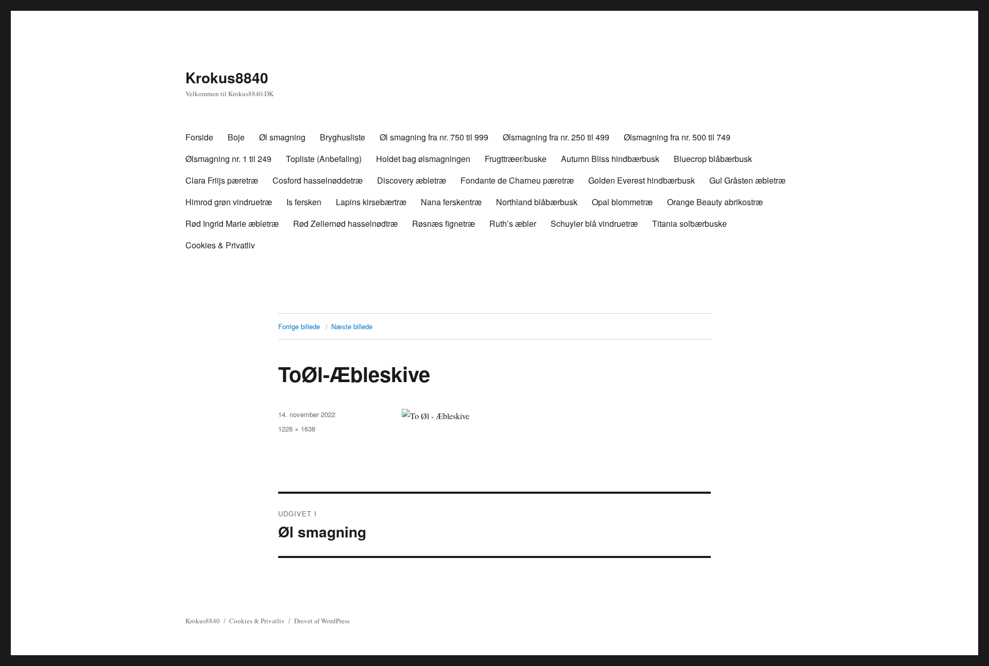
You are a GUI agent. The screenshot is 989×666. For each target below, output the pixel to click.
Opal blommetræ (622, 202)
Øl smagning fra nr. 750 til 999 (434, 137)
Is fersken (303, 202)
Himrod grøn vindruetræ (228, 202)
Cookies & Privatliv (220, 245)
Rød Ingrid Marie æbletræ (232, 223)
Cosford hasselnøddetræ (317, 180)
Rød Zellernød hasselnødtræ (345, 223)
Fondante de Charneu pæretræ (517, 180)
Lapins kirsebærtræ (371, 202)
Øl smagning (282, 137)
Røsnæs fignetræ (443, 223)
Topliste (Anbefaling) (324, 159)
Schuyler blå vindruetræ (594, 223)
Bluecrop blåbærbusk (713, 159)
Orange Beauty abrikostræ (715, 202)
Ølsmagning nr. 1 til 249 (228, 159)
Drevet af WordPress (322, 620)
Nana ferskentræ (451, 202)
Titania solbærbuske (689, 223)
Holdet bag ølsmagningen (423, 159)
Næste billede (351, 326)
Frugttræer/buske (516, 159)
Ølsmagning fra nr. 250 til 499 (556, 137)
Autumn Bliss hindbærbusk (610, 159)
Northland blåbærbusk (536, 202)
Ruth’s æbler (512, 223)
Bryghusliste (342, 137)
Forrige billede (299, 326)
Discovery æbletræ (411, 180)
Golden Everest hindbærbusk (641, 180)
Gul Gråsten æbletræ (747, 180)
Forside (199, 137)
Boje (236, 137)
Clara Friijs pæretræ (221, 180)
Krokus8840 (226, 77)
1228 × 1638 (296, 429)
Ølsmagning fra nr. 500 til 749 (677, 137)
